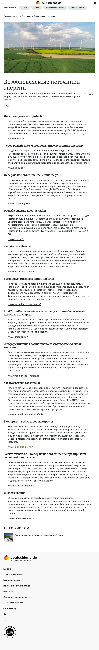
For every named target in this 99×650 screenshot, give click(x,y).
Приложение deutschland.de (16, 585)
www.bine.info (15, 138)
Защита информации (13, 574)
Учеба (36, 7)
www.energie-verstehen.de (21, 271)
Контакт (7, 569)
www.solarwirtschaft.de (20, 485)
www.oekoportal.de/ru (19, 446)
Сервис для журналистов (15, 597)
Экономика (26, 16)
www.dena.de (14, 239)
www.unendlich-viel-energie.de (23, 375)
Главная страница (11, 16)
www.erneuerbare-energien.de (23, 304)
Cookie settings (10, 608)
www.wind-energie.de (19, 203)
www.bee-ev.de (15, 167)
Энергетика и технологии (44, 16)
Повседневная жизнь (55, 7)
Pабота (24, 7)
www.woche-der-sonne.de (21, 518)
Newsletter (8, 591)
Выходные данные (12, 580)
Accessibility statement (13, 602)
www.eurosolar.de (17, 336)
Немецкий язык (77, 7)
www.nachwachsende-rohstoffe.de (25, 414)
